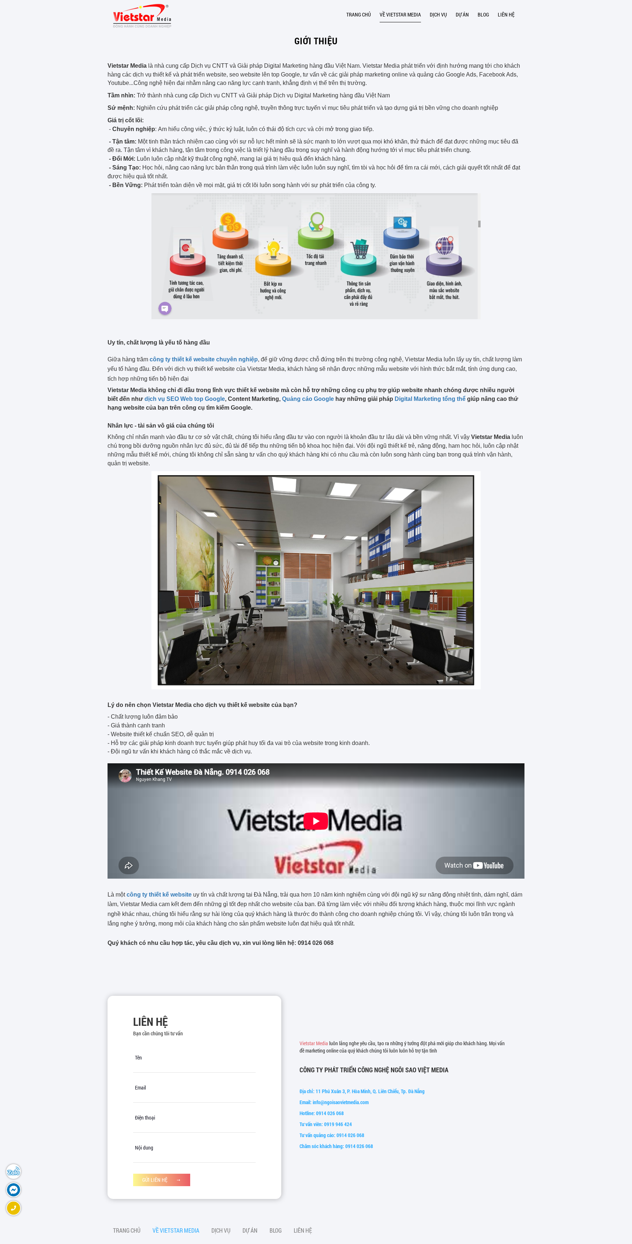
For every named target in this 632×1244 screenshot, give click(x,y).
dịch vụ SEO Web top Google (184, 399)
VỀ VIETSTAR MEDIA (400, 14)
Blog (483, 14)
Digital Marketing (418, 399)
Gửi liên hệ (155, 1179)
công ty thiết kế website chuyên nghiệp (204, 359)
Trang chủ (358, 14)
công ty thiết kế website (159, 894)
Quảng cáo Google (308, 399)
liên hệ (506, 14)
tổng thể (453, 399)
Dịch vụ (438, 14)
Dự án (462, 14)
